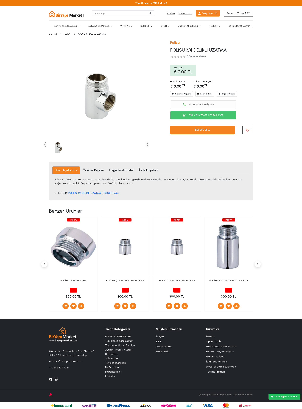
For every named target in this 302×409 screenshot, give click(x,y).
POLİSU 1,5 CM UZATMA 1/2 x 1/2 (125, 280)
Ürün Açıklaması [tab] (66, 170)
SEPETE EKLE (202, 129)
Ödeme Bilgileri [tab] (93, 170)
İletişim (210, 336)
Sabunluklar (112, 358)
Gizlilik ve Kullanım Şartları (221, 346)
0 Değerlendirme (196, 56)
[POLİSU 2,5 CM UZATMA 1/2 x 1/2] (236, 306)
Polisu (175, 42)
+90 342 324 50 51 (59, 367)
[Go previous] (45, 144)
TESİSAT (213, 26)
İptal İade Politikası (216, 361)
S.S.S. (159, 341)
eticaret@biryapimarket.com (65, 361)
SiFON (164, 26)
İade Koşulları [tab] (148, 170)
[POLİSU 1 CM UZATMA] (81, 306)
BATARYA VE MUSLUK (99, 26)
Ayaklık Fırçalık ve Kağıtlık (119, 349)
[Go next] (147, 144)
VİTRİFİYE (125, 26)
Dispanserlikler (113, 371)
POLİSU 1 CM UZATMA (73, 280)
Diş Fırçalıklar (112, 367)
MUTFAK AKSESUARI (187, 26)
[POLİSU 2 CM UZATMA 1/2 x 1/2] (185, 306)
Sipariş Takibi (213, 341)
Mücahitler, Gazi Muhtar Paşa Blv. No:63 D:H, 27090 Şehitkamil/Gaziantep (71, 353)
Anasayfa (53, 34)
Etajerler (110, 376)
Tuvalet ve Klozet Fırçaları (120, 345)
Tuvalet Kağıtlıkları (115, 362)
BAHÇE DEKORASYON (239, 26)
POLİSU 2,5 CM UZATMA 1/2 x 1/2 (228, 280)
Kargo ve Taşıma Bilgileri (220, 351)
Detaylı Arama (164, 346)
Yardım (171, 13)
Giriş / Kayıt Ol (210, 13)
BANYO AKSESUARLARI (65, 26)
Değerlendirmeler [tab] (121, 170)
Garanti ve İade (215, 356)
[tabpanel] (151, 186)
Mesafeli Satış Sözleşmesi (221, 366)
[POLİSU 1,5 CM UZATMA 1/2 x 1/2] (133, 306)
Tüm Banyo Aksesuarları (119, 340)
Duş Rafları (111, 354)
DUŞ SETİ (145, 26)
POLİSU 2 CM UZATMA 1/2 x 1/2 (177, 280)
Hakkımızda (185, 13)
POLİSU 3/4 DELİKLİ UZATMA (84, 192)
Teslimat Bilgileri (215, 371)
